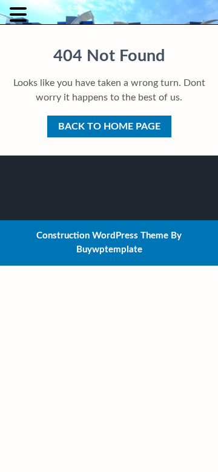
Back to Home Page (103, 123)
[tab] (19, 14)
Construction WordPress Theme (102, 235)
